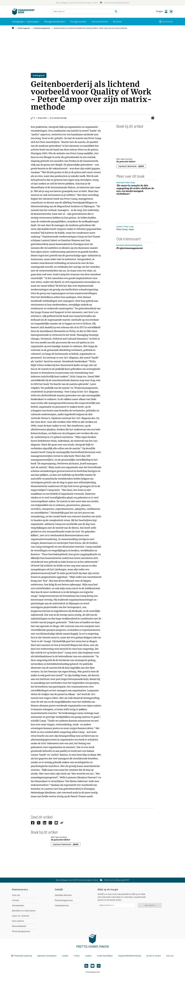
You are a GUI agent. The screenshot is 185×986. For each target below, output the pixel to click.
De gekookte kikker (126, 161)
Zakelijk (59, 889)
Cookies (88, 956)
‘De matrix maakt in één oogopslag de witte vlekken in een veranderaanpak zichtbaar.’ (135, 189)
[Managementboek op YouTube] (92, 966)
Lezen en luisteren (20, 916)
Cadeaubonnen (62, 905)
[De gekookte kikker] (125, 142)
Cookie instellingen (105, 956)
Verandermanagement (42, 28)
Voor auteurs (18, 921)
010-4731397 (167, 22)
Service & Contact (153, 956)
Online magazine (24, 28)
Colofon (65, 956)
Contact (15, 900)
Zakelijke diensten (63, 895)
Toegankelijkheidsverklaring (129, 956)
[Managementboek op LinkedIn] (86, 966)
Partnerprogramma (21, 931)
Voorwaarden (18, 905)
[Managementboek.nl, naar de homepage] (23, 14)
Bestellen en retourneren (24, 910)
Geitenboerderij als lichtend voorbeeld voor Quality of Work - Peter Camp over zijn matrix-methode (90, 28)
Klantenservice (20, 889)
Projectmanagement (129, 248)
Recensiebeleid (19, 926)
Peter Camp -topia (125, 229)
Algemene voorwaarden (47, 956)
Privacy (77, 956)
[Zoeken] (116, 11)
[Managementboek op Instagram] (99, 966)
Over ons (16, 895)
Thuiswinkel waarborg (23, 956)
